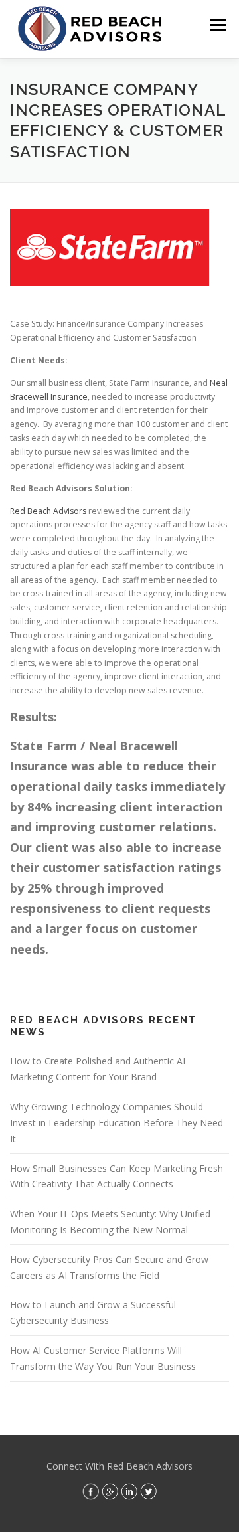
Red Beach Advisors (48, 511)
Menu (217, 25)
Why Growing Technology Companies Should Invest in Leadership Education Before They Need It (116, 1122)
